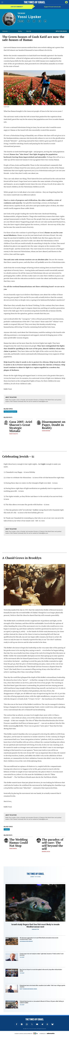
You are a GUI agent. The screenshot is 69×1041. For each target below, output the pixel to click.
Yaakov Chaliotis (13, 433)
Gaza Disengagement (10, 411)
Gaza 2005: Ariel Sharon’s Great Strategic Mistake (20, 426)
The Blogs (21, 13)
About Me (28, 31)
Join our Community (16, 6)
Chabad (7, 829)
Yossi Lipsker (29, 17)
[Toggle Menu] (2, 2)
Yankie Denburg (13, 848)
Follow (20, 21)
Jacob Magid (23, 941)
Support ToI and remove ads (52, 6)
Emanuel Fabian (33, 988)
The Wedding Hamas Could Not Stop (18, 843)
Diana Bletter (35, 929)
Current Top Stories (35, 876)
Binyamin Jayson (46, 851)
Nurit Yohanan (23, 988)
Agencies (30, 941)
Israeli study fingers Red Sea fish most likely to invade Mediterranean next (35, 925)
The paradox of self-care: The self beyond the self (52, 844)
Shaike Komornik (46, 430)
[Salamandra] (50, 1033)
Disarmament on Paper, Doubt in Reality (53, 425)
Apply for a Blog (61, 31)
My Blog (20, 31)
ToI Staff (22, 957)
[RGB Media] (36, 1033)
